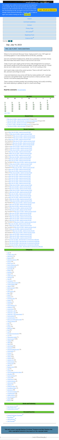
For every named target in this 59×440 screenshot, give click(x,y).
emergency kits (11, 298)
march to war (10, 339)
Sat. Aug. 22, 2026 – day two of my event (17, 122)
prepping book (10, 361)
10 (12, 104)
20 (33, 106)
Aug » (8, 112)
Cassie (9, 273)
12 (26, 104)
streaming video (11, 386)
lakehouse (9, 328)
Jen (8, 323)
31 (12, 111)
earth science (10, 291)
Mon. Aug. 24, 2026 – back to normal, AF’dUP (18, 119)
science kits (10, 379)
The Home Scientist (12, 391)
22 (47, 106)
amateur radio (10, 254)
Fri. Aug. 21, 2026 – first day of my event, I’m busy (19, 124)
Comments (21, 90)
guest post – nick (11, 312)
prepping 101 (10, 360)
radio (8, 365)
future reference (11, 305)
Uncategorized (10, 393)
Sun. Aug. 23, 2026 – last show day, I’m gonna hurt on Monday (22, 120)
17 (12, 106)
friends (9, 303)
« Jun (5, 112)
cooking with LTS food (12, 282)
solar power (10, 383)
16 (5, 106)
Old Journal (29, 32)
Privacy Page (29, 28)
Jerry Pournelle (10, 421)
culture (9, 286)
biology (9, 261)
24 (12, 109)
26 (26, 109)
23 (5, 109)
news (8, 344)
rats (8, 368)
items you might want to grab (14, 319)
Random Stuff (10, 367)
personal (9, 347)
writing (9, 398)
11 (19, 104)
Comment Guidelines (30, 22)
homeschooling (11, 317)
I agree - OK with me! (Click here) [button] (47, 10)
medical (9, 340)
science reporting (11, 381)
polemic (9, 354)
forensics (9, 302)
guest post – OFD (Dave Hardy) (14, 314)
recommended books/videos (14, 372)
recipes (9, 370)
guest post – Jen (11, 310)
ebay (8, 293)
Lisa (8, 331)
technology (10, 390)
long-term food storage (13, 333)
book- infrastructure (12, 265)
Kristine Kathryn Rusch (12, 408)
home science (10, 316)
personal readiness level (13, 349)
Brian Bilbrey (10, 417)
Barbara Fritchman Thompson (14, 415)
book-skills (10, 268)
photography (10, 351)
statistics (9, 384)
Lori (8, 335)
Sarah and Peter (11, 375)
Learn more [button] (27, 14)
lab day (9, 326)
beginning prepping (11, 259)
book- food (10, 263)
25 (19, 109)
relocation (9, 374)
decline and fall (10, 288)
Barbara (9, 258)
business (9, 272)
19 (26, 106)
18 (19, 106)
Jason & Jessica (11, 321)
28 (40, 109)
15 (47, 104)
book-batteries (10, 266)
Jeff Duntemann (11, 419)
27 (33, 109)
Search (29, 19)
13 (33, 104)
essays (9, 300)
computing (10, 281)
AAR (8, 252)
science (9, 377)
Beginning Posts (29, 35)
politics (9, 356)
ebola (8, 295)
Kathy (8, 325)
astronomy (10, 256)
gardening (9, 307)
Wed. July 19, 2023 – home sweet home (17, 49)
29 (47, 109)
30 (5, 111)
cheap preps (10, 275)
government (10, 309)
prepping (9, 358)
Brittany (9, 270)
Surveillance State (11, 388)
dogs (8, 289)
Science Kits (29, 38)
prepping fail (10, 363)
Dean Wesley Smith (12, 406)
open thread (10, 346)
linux (8, 330)
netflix (8, 342)
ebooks (9, 296)
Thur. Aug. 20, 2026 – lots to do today (16, 126)
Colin (8, 279)
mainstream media (11, 337)
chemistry (9, 277)
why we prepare (11, 397)
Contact (29, 25)
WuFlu (8, 400)
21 (40, 106)
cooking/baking (11, 284)
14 (40, 104)
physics (9, 353)
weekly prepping (11, 395)
